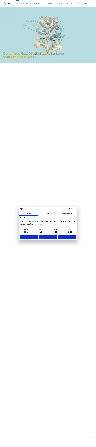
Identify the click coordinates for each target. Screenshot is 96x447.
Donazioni (78, 3)
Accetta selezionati (48, 237)
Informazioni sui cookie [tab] (67, 213)
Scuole (44, 3)
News (21, 3)
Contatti (84, 3)
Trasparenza (61, 3)
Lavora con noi (70, 3)
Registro (54, 3)
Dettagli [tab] (48, 213)
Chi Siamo (26, 3)
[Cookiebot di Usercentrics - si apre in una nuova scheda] (70, 209)
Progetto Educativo (35, 3)
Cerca (90, 3)
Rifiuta (29, 237)
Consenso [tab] (28, 213)
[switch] (41, 232)
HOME (17, 3)
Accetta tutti (67, 237)
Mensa (49, 3)
